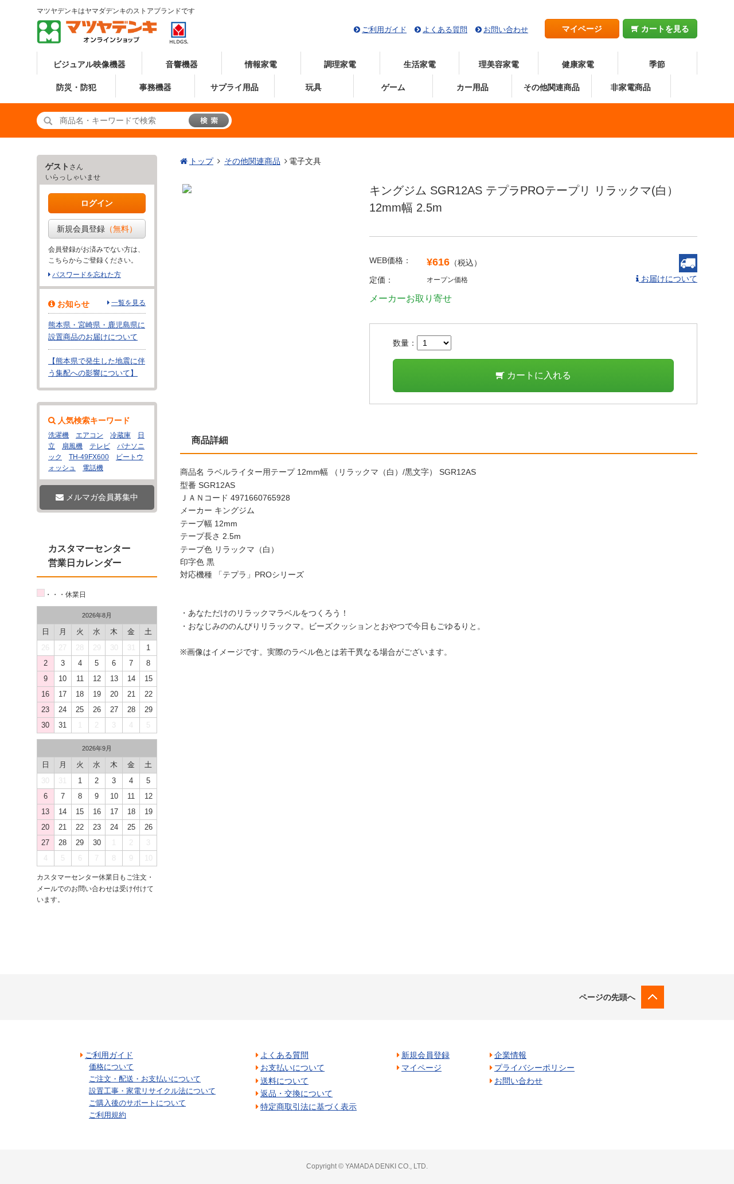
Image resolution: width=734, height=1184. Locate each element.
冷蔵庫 (120, 435)
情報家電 (261, 64)
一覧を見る (128, 303)
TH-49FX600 (89, 457)
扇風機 (72, 446)
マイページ (582, 28)
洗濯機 (58, 435)
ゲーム (393, 87)
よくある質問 (445, 29)
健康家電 (578, 64)
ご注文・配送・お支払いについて (145, 1078)
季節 (657, 64)
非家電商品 (631, 87)
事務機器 (155, 87)
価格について (111, 1066)
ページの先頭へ (607, 997)
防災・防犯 (76, 87)
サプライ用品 (234, 87)
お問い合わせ (505, 29)
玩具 (314, 87)
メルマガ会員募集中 (101, 497)
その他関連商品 (552, 87)
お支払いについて (292, 1067)
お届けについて (668, 278)
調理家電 (340, 64)
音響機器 (182, 64)
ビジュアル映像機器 (89, 64)
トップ (201, 161)
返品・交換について (296, 1093)
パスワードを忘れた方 (86, 275)
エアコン (89, 435)
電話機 (93, 468)
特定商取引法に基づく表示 (308, 1106)
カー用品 (472, 87)
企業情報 (510, 1055)
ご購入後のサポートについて (137, 1103)
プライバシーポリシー (534, 1067)
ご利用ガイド (384, 29)
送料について (284, 1080)
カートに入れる (538, 375)
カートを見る (664, 28)
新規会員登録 (97, 228)
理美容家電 (499, 64)
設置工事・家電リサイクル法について (152, 1091)
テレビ (99, 446)
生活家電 (420, 64)
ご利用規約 (107, 1115)
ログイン (97, 203)
